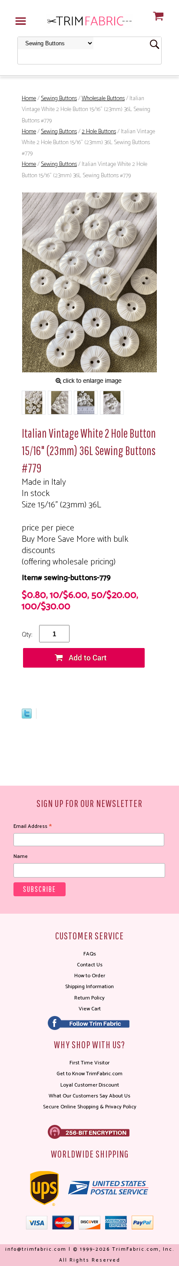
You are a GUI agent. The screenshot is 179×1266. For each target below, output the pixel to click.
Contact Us (90, 965)
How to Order (89, 976)
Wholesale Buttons (103, 99)
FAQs (89, 954)
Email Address (32, 826)
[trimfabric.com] (89, 20)
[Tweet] (27, 716)
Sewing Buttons (59, 99)
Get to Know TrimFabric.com (89, 1074)
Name (20, 856)
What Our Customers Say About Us (89, 1096)
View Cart (90, 1009)
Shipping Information (89, 986)
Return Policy (89, 998)
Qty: (27, 634)
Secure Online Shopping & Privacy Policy (89, 1107)
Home (29, 99)
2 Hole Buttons (99, 132)
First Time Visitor (89, 1063)
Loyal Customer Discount (89, 1085)
